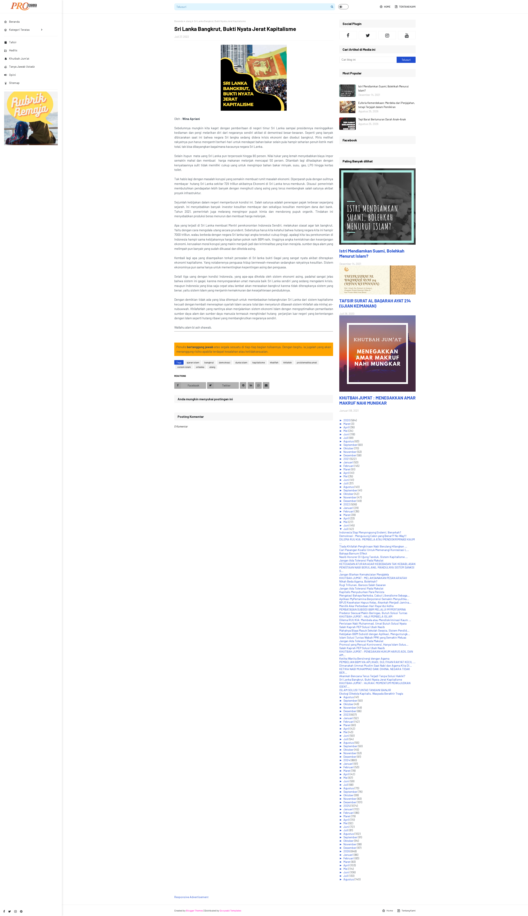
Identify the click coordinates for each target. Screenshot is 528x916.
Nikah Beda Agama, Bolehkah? (358, 581)
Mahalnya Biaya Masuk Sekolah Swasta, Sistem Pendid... (374, 630)
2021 (346, 458)
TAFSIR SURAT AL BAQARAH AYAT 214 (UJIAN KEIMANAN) (375, 303)
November (350, 451)
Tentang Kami (407, 6)
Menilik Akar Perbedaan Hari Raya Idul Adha (366, 606)
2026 (346, 851)
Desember (350, 455)
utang (188, 21)
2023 (346, 714)
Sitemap (14, 83)
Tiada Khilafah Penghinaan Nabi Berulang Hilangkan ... (373, 546)
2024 (347, 760)
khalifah (274, 362)
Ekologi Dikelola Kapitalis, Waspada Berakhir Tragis (371, 693)
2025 (346, 805)
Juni (346, 434)
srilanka (200, 366)
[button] (343, 6)
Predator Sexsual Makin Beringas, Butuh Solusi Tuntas (373, 613)
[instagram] (15, 911)
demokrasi (224, 362)
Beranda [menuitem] (14, 21)
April (346, 427)
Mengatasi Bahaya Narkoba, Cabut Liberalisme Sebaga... (374, 595)
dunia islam (241, 362)
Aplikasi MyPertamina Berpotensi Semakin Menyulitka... (374, 599)
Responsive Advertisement (191, 897)
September (350, 444)
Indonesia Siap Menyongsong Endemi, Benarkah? (370, 532)
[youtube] (407, 35)
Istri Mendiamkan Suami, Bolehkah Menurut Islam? (383, 88)
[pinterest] (21, 911)
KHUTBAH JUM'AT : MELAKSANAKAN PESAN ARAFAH (373, 578)
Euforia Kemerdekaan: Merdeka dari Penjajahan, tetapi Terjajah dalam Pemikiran (386, 105)
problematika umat (307, 362)
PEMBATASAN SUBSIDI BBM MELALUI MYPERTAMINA (372, 609)
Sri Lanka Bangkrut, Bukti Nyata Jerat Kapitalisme (370, 679)
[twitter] (9, 911)
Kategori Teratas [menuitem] (19, 29)
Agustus (349, 441)
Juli (346, 437)
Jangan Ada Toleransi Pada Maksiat (361, 560)
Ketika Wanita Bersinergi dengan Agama (364, 658)
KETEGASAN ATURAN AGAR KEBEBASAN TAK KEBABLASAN (377, 564)
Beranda (178, 21)
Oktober (348, 448)
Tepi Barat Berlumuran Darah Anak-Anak (382, 119)
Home (387, 6)
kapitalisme (258, 362)
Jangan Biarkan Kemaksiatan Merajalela (364, 574)
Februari (349, 465)
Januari (348, 462)
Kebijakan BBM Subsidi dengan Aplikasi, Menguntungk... (374, 634)
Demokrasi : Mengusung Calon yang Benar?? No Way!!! (373, 536)
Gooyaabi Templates (230, 910)
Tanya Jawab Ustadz (22, 66)
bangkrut (209, 362)
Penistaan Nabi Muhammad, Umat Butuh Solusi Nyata (373, 623)
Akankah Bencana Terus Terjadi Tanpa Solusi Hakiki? (372, 676)
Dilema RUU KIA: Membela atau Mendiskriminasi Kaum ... (375, 620)
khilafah (287, 362)
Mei (345, 430)
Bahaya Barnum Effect (353, 553)
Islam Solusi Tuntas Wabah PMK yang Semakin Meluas (372, 637)
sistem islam (184, 366)
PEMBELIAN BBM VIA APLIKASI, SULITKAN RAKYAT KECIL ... (377, 662)
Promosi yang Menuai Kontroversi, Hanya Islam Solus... (373, 644)
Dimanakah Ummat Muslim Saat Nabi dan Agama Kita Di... (375, 665)
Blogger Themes (194, 910)
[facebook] (4, 911)
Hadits (13, 50)
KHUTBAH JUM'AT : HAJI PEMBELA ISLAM (365, 616)
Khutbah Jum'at (19, 58)
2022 (347, 504)
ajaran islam (193, 362)
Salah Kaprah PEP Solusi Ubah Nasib (362, 627)
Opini (12, 74)
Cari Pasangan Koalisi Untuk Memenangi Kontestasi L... (374, 550)
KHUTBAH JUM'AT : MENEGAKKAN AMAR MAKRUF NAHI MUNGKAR (377, 400)
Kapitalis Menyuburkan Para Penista (361, 592)
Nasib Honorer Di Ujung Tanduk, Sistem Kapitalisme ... (373, 557)
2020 (347, 420)
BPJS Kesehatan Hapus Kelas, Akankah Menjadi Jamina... (375, 602)
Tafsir (12, 42)
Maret (347, 423)
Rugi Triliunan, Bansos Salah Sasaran (362, 585)
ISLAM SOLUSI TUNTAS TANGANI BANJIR (365, 690)
